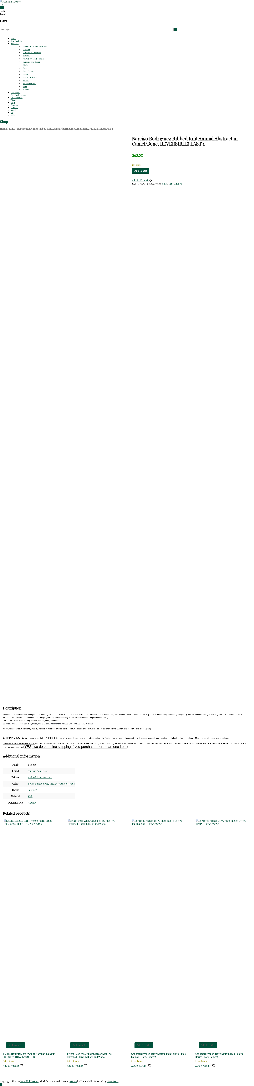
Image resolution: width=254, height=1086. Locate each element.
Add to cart (140, 171)
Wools (26, 89)
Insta (13, 115)
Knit (30, 796)
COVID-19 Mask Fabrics (33, 58)
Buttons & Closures (32, 52)
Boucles (26, 49)
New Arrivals (16, 41)
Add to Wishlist (140, 180)
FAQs (13, 102)
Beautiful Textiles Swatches (35, 46)
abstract (32, 789)
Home (13, 38)
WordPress (112, 1081)
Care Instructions (18, 95)
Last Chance (28, 71)
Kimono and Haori (31, 62)
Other (26, 80)
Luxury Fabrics (30, 77)
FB (12, 112)
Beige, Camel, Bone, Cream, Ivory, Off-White (51, 783)
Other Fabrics (29, 83)
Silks (25, 86)
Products (15, 43)
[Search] (175, 29)
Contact (14, 107)
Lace (25, 68)
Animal (32, 802)
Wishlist (14, 100)
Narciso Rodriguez (37, 770)
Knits (25, 65)
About (13, 110)
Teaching (14, 105)
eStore (73, 1081)
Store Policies (16, 97)
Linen (25, 74)
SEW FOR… (15, 92)
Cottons (26, 55)
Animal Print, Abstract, (40, 777)
